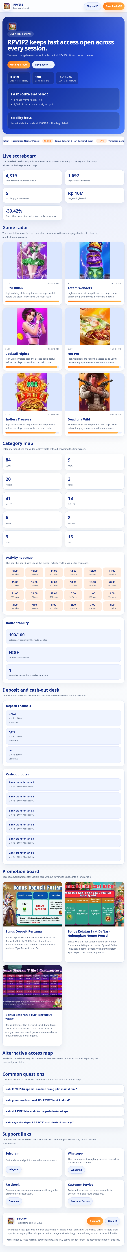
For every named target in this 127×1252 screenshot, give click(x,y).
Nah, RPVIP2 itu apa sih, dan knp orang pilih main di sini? (41, 1089)
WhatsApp (76, 1169)
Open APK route (18, 64)
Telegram (14, 1169)
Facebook (14, 1201)
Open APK (95, 1220)
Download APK (114, 6)
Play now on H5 (43, 64)
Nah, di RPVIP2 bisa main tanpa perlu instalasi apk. (37, 1111)
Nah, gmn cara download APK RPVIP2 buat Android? (37, 1100)
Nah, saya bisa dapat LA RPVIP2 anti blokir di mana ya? (39, 1122)
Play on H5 (92, 6)
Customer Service (80, 1201)
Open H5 (112, 1220)
